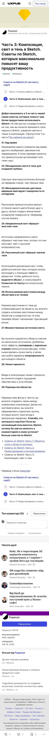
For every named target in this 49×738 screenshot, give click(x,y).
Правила (23, 719)
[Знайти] (29, 3)
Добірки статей (13, 712)
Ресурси (38, 708)
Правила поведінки (16, 533)
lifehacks (17, 73)
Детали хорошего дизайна (15, 661)
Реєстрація (40, 3)
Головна (8, 708)
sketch (6, 73)
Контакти (13, 719)
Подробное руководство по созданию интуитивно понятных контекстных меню (22, 686)
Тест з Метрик (38, 716)
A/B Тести (8, 716)
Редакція (12, 31)
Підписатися (24, 624)
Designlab (25, 470)
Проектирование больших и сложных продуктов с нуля (21, 673)
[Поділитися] (43, 734)
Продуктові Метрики (31, 712)
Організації (34, 719)
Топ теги (29, 708)
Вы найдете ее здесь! (21, 137)
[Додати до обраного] (34, 734)
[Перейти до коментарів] (20, 734)
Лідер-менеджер (22, 716)
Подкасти (19, 708)
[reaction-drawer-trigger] (8, 734)
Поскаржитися (34, 533)
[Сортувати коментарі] (27, 513)
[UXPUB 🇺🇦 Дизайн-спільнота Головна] (14, 3)
